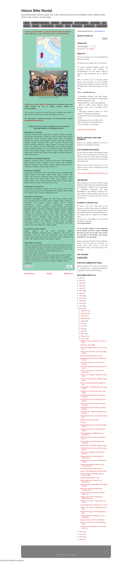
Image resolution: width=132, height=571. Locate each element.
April (82, 331)
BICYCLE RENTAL (81, 23)
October (83, 316)
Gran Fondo (95, 23)
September (84, 318)
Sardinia (27, 104)
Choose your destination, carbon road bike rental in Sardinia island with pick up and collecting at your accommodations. (48, 33)
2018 (81, 296)
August (83, 321)
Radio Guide (77, 26)
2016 (81, 301)
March (83, 333)
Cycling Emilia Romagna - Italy (89, 477)
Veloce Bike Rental (36, 11)
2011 (81, 534)
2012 (81, 532)
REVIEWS (55, 23)
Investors (59, 26)
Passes (26, 26)
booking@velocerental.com (34, 120)
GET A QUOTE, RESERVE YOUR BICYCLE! (92, 173)
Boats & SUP (101, 26)
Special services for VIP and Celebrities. (92, 520)
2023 (81, 283)
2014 (81, 306)
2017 (81, 298)
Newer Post (29, 274)
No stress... (83, 422)
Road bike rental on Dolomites (89, 420)
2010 (81, 537)
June (82, 326)
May (82, 328)
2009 (81, 539)
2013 (81, 308)
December (84, 310)
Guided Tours (89, 26)
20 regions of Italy (43, 104)
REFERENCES (67, 23)
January (83, 338)
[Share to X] (29, 266)
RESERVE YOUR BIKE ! (40, 23)
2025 (81, 278)
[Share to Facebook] (31, 266)
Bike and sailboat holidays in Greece (91, 356)
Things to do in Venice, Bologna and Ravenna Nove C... (91, 497)
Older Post (68, 274)
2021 (81, 288)
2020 (81, 290)
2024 (81, 280)
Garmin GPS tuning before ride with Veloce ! (93, 471)
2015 (81, 303)
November (84, 313)
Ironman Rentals (47, 26)
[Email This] (25, 266)
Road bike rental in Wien (87, 345)
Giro (104, 23)
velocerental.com (100, 31)
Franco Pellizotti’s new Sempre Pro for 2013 (93, 505)
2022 (81, 285)
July (82, 323)
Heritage (35, 26)
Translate (91, 49)
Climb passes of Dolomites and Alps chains (93, 445)
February (84, 336)
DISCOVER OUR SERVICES (87, 130)
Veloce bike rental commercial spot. (91, 468)
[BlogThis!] (27, 266)
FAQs (68, 26)
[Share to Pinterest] (33, 266)
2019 (81, 293)
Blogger (74, 555)
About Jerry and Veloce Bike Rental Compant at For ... (91, 489)
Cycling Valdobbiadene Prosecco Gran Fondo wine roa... (92, 465)
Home (27, 23)
